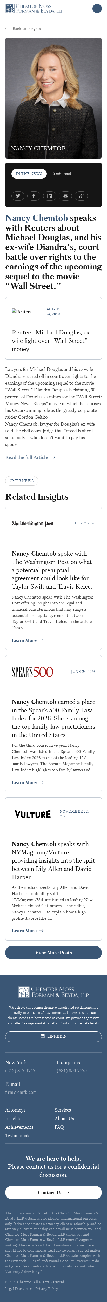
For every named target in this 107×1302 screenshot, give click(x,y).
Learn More (24, 640)
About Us (64, 1118)
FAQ (59, 1127)
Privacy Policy (46, 1288)
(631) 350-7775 (72, 1071)
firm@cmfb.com (21, 1092)
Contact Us (50, 1192)
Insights (13, 1118)
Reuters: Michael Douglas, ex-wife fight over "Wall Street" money (52, 340)
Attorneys (15, 1110)
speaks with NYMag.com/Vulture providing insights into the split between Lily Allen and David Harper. (53, 860)
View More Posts (53, 953)
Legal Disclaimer (18, 1288)
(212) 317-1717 (20, 1071)
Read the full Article (26, 457)
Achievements (19, 1127)
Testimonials (17, 1136)
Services (63, 1110)
